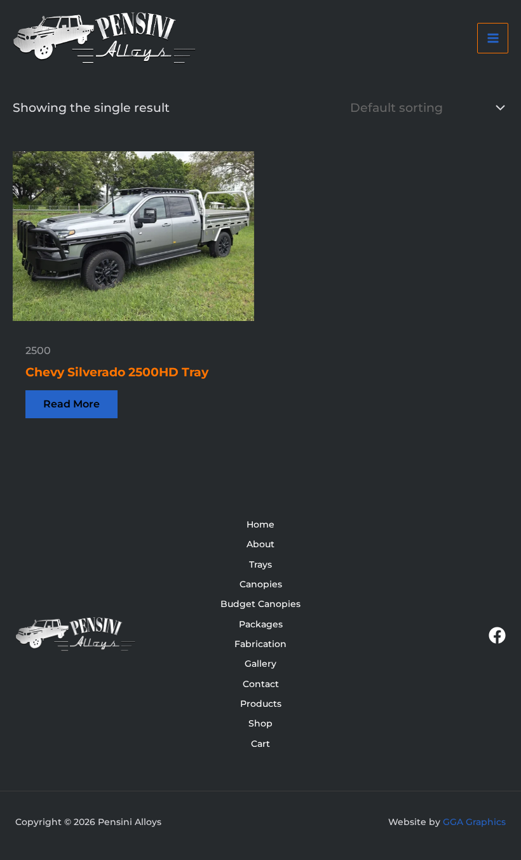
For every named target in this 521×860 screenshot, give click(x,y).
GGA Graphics (474, 822)
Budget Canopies (260, 604)
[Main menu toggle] (492, 38)
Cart (260, 743)
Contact (261, 684)
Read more (71, 404)
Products (260, 703)
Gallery (260, 663)
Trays (260, 564)
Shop (260, 723)
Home (260, 524)
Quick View (133, 306)
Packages (261, 624)
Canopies (261, 584)
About (260, 544)
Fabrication (260, 644)
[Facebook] (497, 635)
